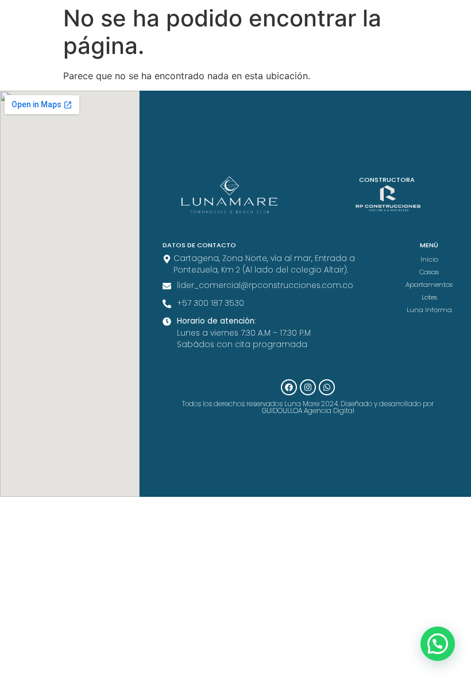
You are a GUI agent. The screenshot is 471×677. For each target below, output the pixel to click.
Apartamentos (429, 284)
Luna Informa (429, 309)
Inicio (429, 259)
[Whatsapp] (327, 387)
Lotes (429, 297)
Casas (429, 272)
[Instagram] (308, 387)
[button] (437, 644)
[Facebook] (289, 387)
